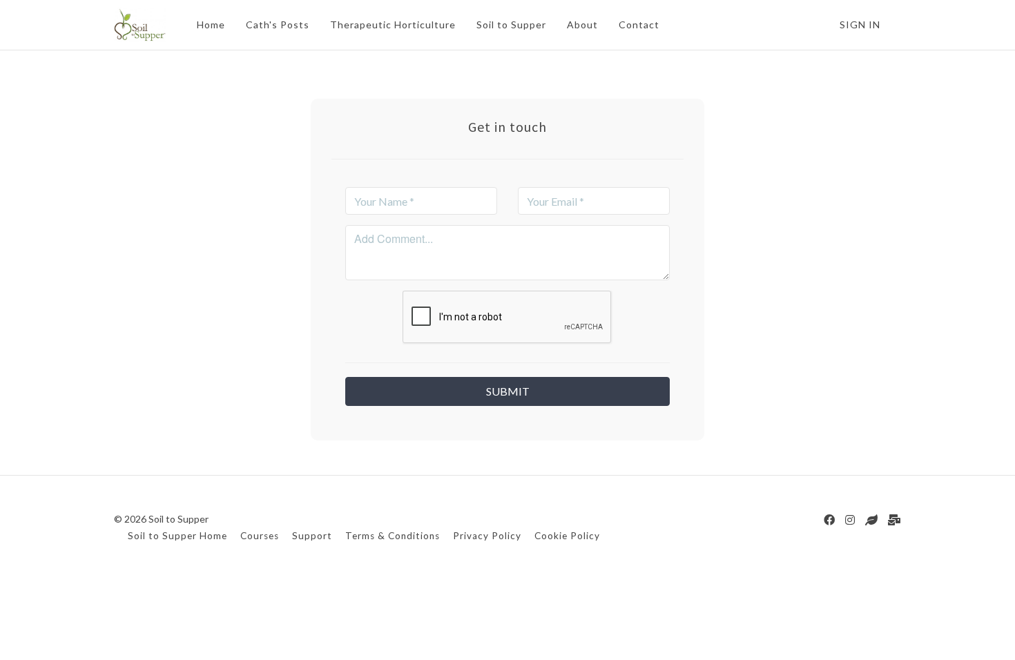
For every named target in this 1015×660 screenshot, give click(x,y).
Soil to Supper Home (177, 535)
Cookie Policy (567, 535)
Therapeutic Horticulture (393, 24)
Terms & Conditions (392, 535)
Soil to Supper (511, 24)
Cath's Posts (277, 24)
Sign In (860, 24)
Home (211, 24)
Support (312, 535)
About (582, 24)
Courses (259, 535)
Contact (639, 24)
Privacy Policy (487, 535)
